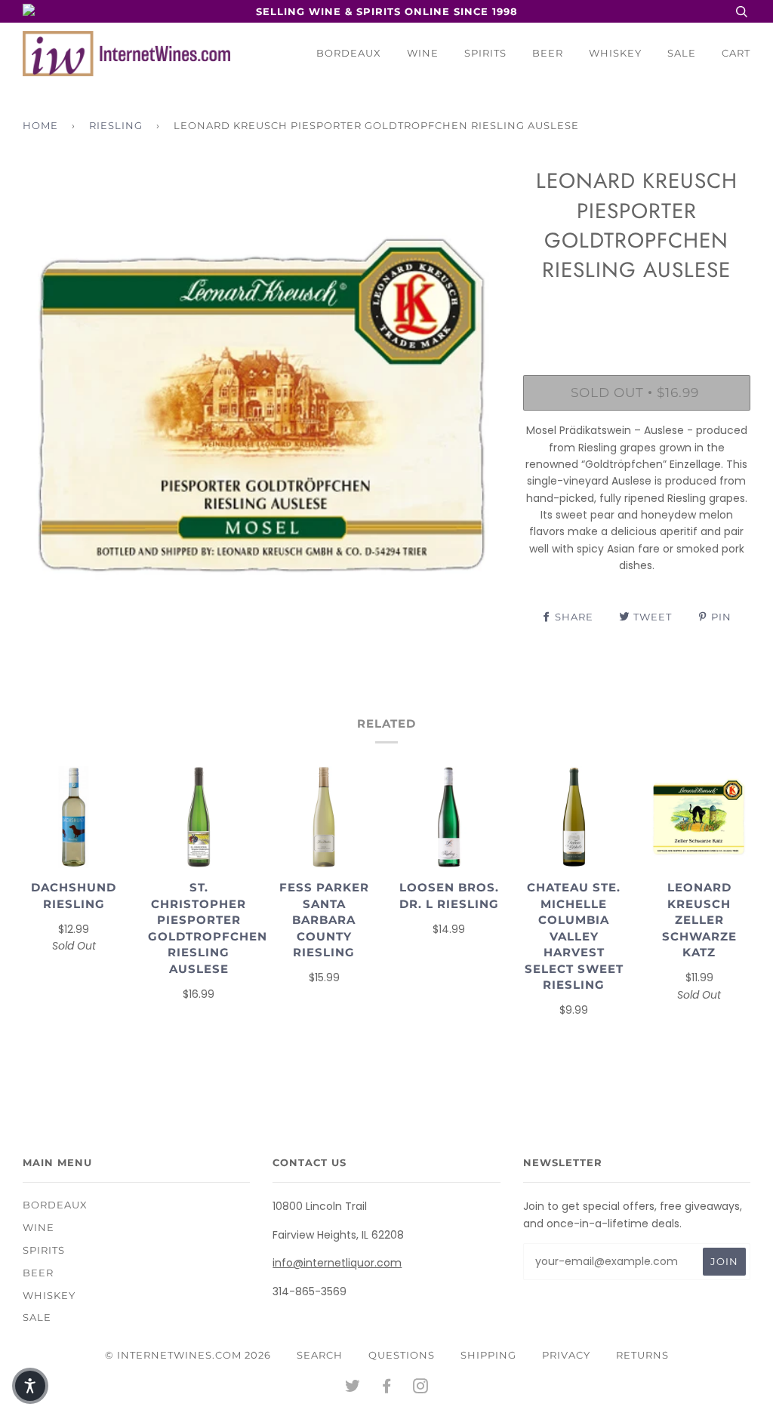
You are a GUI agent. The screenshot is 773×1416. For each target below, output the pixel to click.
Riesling (116, 125)
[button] (30, 1386)
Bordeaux (348, 53)
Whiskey (615, 53)
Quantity (636, 312)
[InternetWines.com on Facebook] (387, 1388)
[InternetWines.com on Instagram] (421, 1388)
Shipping (488, 1355)
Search (320, 1355)
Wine (423, 53)
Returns (642, 1355)
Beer (547, 53)
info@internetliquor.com (337, 1262)
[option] (261, 405)
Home (40, 125)
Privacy (566, 1355)
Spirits (485, 53)
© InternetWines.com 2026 (188, 1355)
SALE (681, 53)
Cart (736, 53)
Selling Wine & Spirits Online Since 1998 (387, 11)
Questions (401, 1355)
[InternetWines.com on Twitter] (353, 1388)
